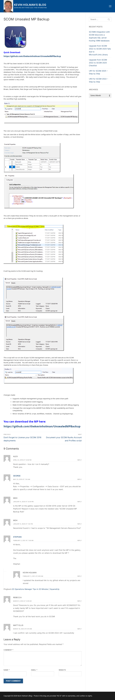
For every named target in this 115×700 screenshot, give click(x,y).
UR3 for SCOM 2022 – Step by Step (98, 80)
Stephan (17, 537)
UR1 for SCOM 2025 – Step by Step (98, 72)
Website (62, 670)
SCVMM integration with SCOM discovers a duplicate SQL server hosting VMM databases (99, 36)
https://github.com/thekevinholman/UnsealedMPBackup (42, 426)
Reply (79, 460)
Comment (8, 650)
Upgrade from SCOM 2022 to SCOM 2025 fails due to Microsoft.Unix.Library (100, 50)
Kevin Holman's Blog (30, 4)
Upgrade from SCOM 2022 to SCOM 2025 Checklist (98, 63)
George (17, 476)
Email (34, 670)
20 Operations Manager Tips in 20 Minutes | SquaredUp (35, 589)
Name (7, 670)
